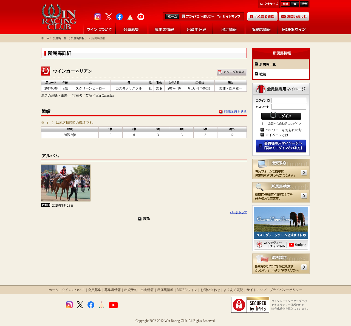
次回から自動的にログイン (284, 123)
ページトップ (238, 212)
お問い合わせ (210, 290)
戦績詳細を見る (235, 112)
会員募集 (94, 290)
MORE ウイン (187, 290)
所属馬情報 (165, 290)
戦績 (262, 74)
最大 (304, 4)
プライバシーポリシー (286, 290)
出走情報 (147, 290)
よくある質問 (233, 290)
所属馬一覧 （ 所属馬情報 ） (70, 38)
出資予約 (130, 290)
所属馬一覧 (267, 64)
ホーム (45, 38)
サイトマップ (256, 290)
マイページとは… (278, 135)
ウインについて (73, 290)
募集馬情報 (112, 290)
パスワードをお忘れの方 (283, 130)
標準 (285, 4)
